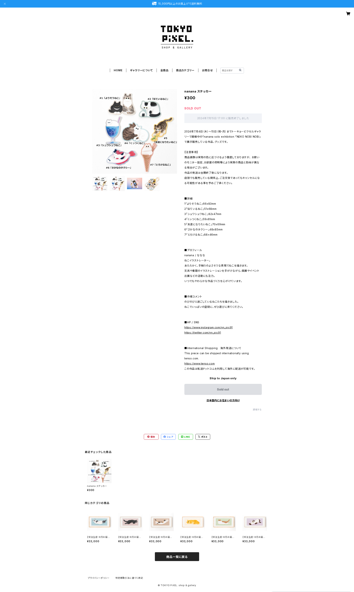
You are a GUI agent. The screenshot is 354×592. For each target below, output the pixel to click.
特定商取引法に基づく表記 (129, 578)
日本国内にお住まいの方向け (223, 400)
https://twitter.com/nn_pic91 (202, 332)
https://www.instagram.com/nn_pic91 (208, 327)
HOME (118, 70)
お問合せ (207, 70)
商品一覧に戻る (177, 557)
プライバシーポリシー (99, 578)
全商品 (164, 70)
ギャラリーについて (141, 70)
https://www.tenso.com (199, 363)
